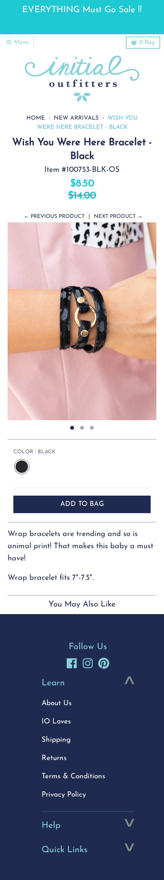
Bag (147, 42)
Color (34, 452)
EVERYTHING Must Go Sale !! (82, 10)
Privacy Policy (64, 794)
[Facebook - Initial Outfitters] (71, 663)
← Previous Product (54, 216)
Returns (54, 758)
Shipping (56, 740)
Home (35, 118)
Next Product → (118, 216)
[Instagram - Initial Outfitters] (87, 663)
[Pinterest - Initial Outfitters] (103, 663)
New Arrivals (76, 118)
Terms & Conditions (73, 776)
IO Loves (56, 721)
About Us (57, 703)
